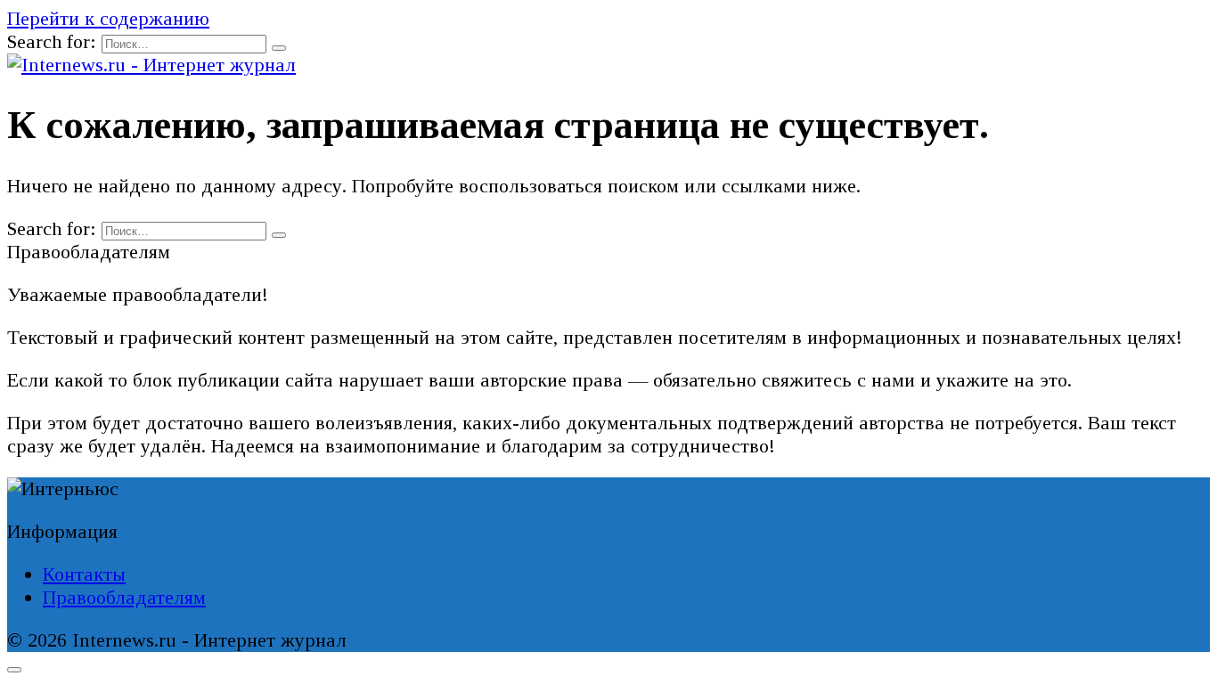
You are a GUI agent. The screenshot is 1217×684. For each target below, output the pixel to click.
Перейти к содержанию (108, 18)
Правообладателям (124, 597)
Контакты (84, 574)
